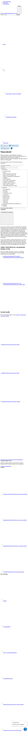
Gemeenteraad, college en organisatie (13, 93)
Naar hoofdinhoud (7, 1)
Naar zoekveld (6, 4)
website (17, 314)
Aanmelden (3, 209)
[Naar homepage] (9, 13)
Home (4, 44)
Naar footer (5, 2)
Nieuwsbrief (5, 142)
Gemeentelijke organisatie (11, 117)
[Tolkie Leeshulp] (25, 729)
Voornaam (3, 166)
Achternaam (3, 168)
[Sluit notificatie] (25, 722)
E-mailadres (5, 165)
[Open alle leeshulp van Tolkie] (12, 148)
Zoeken (2, 14)
